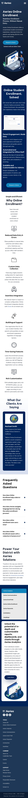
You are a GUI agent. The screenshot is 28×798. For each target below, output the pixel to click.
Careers (5, 759)
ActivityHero (6, 743)
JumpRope (5, 746)
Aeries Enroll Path (8, 736)
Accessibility (6, 783)
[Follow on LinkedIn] (10, 715)
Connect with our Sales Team (12, 46)
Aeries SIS (5, 722)
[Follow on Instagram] (7, 715)
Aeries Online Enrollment (9, 725)
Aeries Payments (7, 739)
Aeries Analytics (7, 728)
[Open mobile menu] (25, 3)
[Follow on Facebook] (4, 715)
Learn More (10, 677)
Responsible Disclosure (9, 780)
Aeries (10, 306)
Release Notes (7, 772)
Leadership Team (7, 756)
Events (5, 763)
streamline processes (17, 575)
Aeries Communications (9, 732)
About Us (5, 753)
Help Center (6, 770)
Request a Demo (11, 42)
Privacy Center (6, 776)
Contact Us (6, 787)
